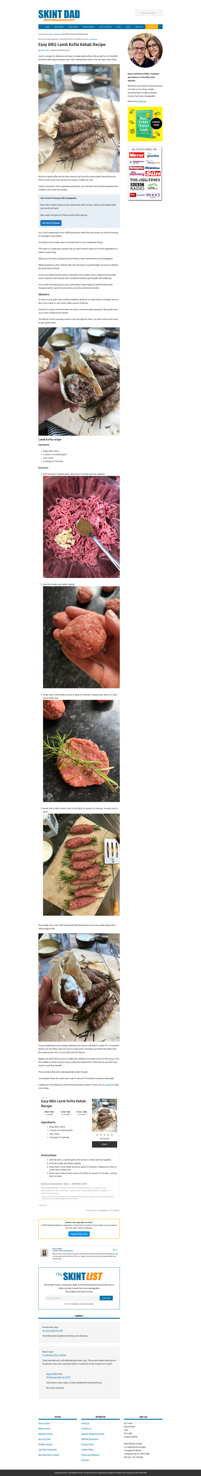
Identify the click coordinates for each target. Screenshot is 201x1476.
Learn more (93, 39)
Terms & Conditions (90, 1455)
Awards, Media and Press (92, 1434)
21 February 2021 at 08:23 (54, 1355)
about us (142, 101)
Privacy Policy (87, 1444)
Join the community (47, 1449)
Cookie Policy (87, 1449)
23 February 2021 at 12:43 (58, 1377)
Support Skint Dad (79, 1234)
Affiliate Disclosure (89, 1439)
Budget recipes (45, 1444)
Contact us (86, 1428)
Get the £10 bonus (51, 223)
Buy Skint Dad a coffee (48, 1455)
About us (85, 1423)
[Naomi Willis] (44, 1257)
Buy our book (44, 1439)
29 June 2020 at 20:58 (52, 1330)
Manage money (45, 1434)
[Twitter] (117, 1249)
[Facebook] (113, 1249)
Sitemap (85, 1460)
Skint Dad (67, 15)
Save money (44, 1423)
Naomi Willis (57, 1249)
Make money (44, 1428)
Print (104, 1144)
